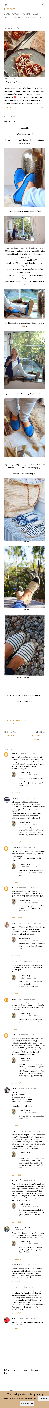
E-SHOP (7, 17)
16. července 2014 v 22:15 (29, 1206)
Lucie (14, 999)
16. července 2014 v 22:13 (29, 1155)
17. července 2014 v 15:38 (27, 1265)
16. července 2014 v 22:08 (29, 978)
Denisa (15, 1088)
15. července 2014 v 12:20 (26, 999)
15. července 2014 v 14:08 (28, 1035)
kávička (15, 1265)
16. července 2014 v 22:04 (29, 902)
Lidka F (15, 847)
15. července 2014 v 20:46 (31, 1131)
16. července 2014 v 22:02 (29, 867)
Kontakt (27, 14)
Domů (7, 14)
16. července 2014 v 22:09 (29, 1016)
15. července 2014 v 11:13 (27, 847)
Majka (14, 753)
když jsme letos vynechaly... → (37, 737)
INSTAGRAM (18, 17)
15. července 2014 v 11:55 (30, 961)
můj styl (12, 724)
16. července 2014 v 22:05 (29, 940)
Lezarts (15, 798)
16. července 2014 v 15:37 (21, 1229)
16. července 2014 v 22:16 (29, 1244)
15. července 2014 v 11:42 (32, 923)
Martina (15, 1034)
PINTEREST (31, 17)
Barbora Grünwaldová (21, 1227)
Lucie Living (11, 9)
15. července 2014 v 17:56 (27, 1088)
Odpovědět (17, 793)
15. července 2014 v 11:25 (25, 888)
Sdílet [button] (6, 108)
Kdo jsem (16, 14)
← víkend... (9, 735)
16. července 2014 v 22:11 (28, 1112)
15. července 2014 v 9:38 (26, 753)
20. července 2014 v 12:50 (28, 1318)
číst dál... (41, 107)
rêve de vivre (17, 923)
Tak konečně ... (14, 82)
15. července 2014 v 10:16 (27, 798)
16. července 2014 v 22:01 (29, 824)
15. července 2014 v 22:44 (31, 1180)
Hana (14, 887)
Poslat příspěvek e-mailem (19, 720)
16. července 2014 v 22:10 (29, 1061)
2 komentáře (14, 108)
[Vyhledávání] (43, 4)
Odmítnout (27, 1403)
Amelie (15, 1318)
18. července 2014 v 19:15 (30, 1287)
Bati (23, 326)
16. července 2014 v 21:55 (28, 775)
